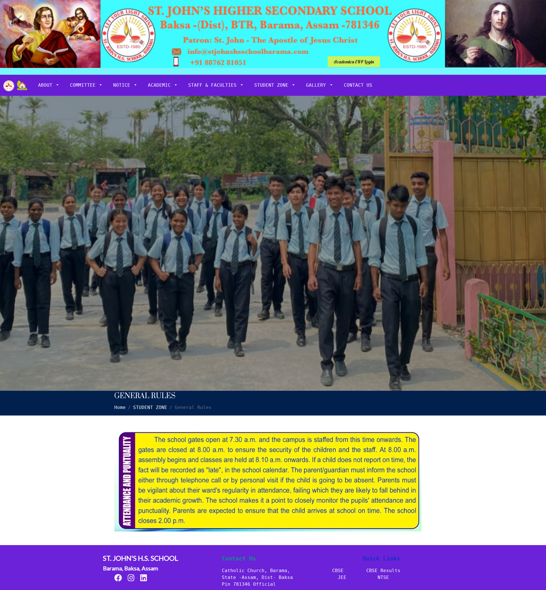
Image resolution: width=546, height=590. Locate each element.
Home (120, 407)
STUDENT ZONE (272, 85)
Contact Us (239, 558)
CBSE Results (383, 570)
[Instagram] (131, 579)
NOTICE (123, 85)
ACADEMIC (160, 85)
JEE (342, 577)
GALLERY (317, 85)
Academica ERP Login (354, 62)
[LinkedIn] (143, 579)
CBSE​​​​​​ (338, 570)
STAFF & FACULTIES (213, 85)
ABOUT (46, 85)
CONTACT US (358, 85)
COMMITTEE (84, 85)
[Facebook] (118, 579)
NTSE (383, 577)
